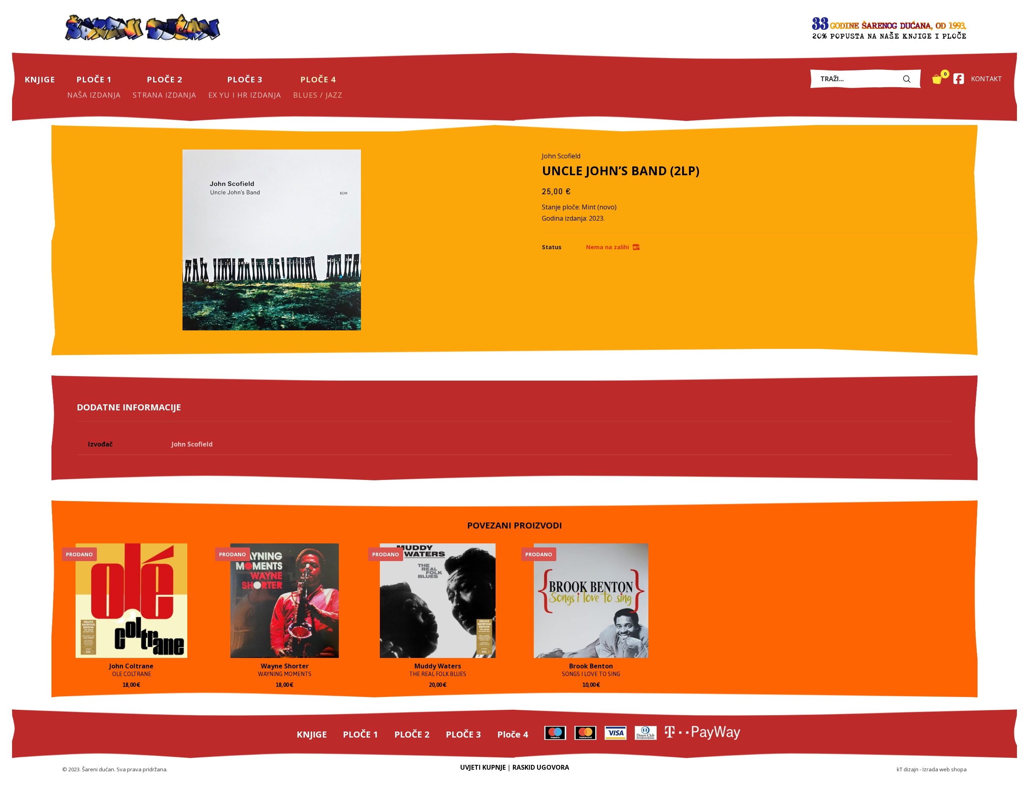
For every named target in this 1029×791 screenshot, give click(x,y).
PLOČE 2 (412, 734)
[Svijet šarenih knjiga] (142, 28)
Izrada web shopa (944, 769)
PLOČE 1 (360, 734)
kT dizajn (907, 769)
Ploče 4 (512, 734)
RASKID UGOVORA (540, 767)
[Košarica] (937, 78)
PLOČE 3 (463, 734)
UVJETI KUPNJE (483, 767)
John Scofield (192, 444)
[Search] (908, 78)
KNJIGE (312, 734)
